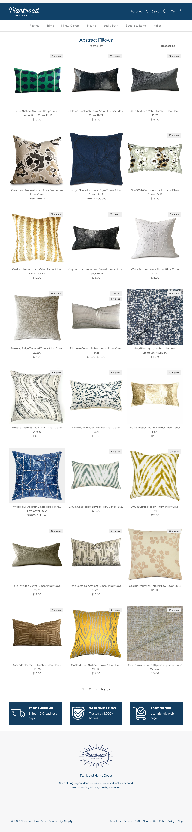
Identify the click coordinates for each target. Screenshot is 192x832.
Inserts (91, 25)
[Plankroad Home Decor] (24, 11)
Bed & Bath (110, 25)
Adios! (158, 25)
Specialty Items (136, 25)
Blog (180, 821)
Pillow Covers (70, 25)
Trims (50, 25)
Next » (105, 689)
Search (128, 821)
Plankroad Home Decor (34, 821)
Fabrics (34, 25)
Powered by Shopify (60, 821)
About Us (115, 821)
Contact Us (149, 821)
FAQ (137, 821)
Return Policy (167, 821)
